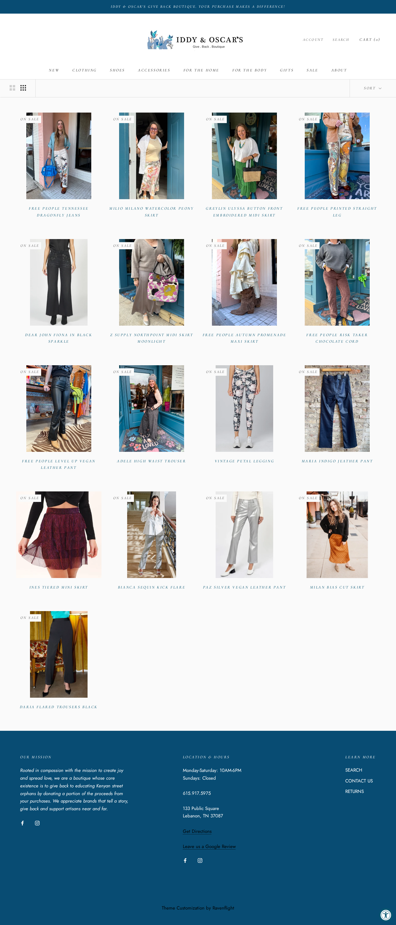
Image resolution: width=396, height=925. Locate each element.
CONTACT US (359, 780)
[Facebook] (22, 823)
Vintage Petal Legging (244, 461)
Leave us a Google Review (209, 846)
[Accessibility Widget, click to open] (386, 915)
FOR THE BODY (249, 70)
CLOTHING (84, 70)
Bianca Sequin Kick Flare (151, 587)
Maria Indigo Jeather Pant (337, 461)
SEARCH (353, 770)
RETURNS (354, 791)
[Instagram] (37, 823)
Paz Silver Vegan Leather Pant (244, 587)
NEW (54, 70)
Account (313, 39)
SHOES (117, 70)
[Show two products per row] (12, 88)
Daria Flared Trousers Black (59, 706)
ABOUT (339, 70)
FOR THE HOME (201, 70)
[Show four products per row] (23, 88)
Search (341, 39)
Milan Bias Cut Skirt (337, 587)
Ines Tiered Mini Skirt (58, 587)
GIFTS (287, 70)
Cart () (370, 39)
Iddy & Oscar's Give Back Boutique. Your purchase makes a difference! (198, 6)
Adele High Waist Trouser (151, 461)
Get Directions (197, 831)
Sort (370, 88)
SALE (312, 70)
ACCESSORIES (154, 70)
